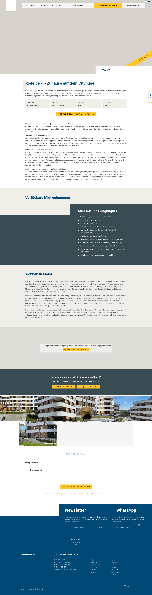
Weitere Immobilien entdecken (76, 486)
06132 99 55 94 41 (64, 386)
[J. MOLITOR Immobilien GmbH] (11, 5)
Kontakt (26, 560)
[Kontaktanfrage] (150, 97)
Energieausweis (36, 470)
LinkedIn (34, 560)
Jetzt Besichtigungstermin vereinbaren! (76, 114)
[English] (149, 1)
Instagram (38, 560)
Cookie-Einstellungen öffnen (76, 349)
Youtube (43, 560)
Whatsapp (30, 560)
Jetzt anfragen (89, 386)
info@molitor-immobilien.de (67, 569)
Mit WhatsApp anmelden (123, 527)
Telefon (22, 560)
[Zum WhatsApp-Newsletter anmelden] (142, 527)
